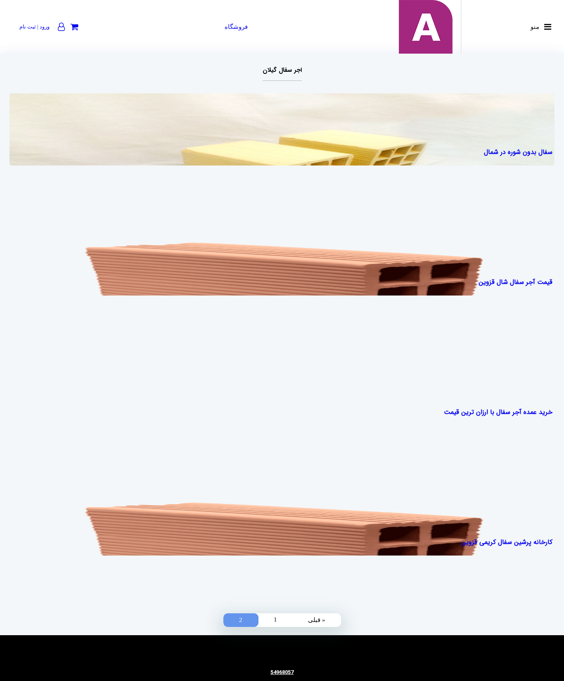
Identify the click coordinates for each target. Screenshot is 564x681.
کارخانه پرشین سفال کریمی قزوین (506, 542)
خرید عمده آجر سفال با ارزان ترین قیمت (498, 412)
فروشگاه (236, 27)
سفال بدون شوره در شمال (518, 152)
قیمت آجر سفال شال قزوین (515, 282)
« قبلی (316, 620)
